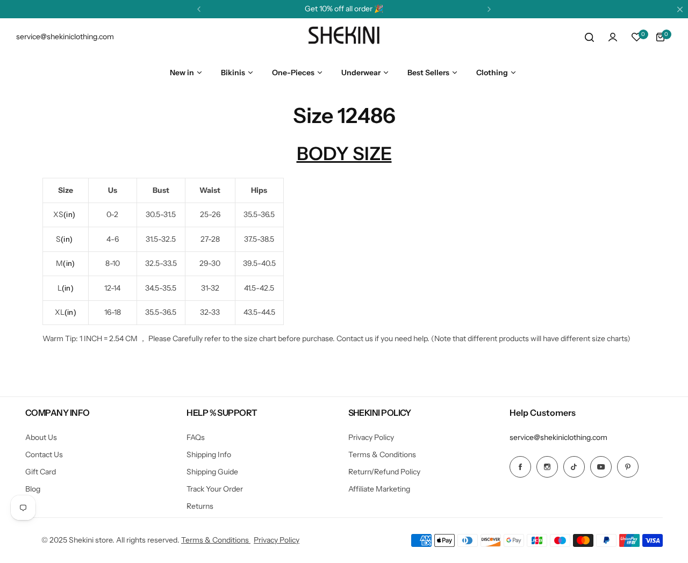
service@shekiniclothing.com (558, 437)
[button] (199, 9)
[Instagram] (547, 467)
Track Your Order (215, 489)
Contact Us (44, 454)
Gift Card (40, 472)
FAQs (196, 437)
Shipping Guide (212, 472)
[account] (613, 37)
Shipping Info (209, 454)
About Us (41, 437)
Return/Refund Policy (384, 472)
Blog (32, 489)
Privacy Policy (371, 437)
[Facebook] (520, 467)
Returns (200, 506)
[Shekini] (344, 37)
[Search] (589, 37)
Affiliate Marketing (379, 489)
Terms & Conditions (382, 454)
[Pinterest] (628, 467)
